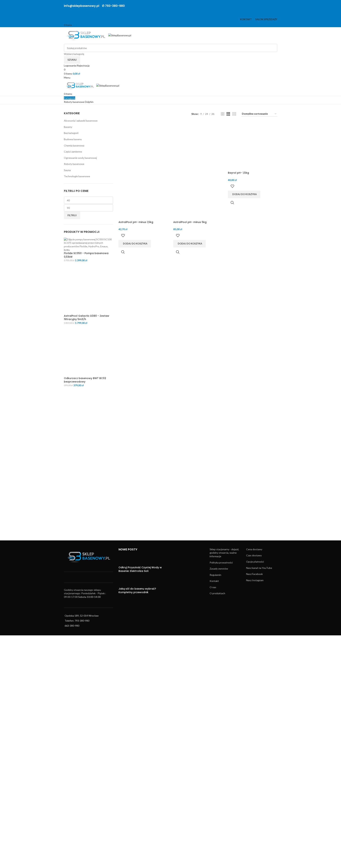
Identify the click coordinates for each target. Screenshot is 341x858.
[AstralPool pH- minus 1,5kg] (143, 146)
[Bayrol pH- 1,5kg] (252, 146)
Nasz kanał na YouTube (259, 567)
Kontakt (214, 580)
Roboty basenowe (74, 163)
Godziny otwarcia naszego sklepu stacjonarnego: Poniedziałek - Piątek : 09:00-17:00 (85, 593)
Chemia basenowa (74, 145)
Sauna (67, 170)
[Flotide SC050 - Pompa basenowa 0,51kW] (88, 244)
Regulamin (215, 574)
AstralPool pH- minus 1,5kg (135, 222)
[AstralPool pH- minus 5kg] (198, 146)
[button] (134, 243)
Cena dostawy (254, 549)
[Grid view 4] (234, 114)
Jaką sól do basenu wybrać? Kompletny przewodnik (137, 590)
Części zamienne (73, 151)
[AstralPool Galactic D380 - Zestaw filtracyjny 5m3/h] (88, 289)
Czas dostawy (254, 555)
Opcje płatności (255, 561)
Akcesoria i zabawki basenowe (81, 120)
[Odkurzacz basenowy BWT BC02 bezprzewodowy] (88, 351)
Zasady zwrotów (219, 568)
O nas (213, 587)
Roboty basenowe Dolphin (78, 101)
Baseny (68, 126)
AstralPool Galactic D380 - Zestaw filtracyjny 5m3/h (86, 317)
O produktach (217, 593)
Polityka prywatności (221, 562)
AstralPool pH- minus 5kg (190, 222)
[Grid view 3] (228, 114)
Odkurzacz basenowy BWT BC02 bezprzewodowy (85, 380)
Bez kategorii (71, 132)
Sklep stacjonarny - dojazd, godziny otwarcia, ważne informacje (224, 553)
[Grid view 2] (222, 114)
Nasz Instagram (254, 580)
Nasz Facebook (254, 573)
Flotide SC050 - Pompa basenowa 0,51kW (86, 255)
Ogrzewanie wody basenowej (80, 157)
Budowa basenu (73, 139)
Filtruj (72, 215)
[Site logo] (86, 35)
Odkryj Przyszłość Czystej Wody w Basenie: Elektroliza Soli (140, 569)
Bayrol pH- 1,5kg (238, 173)
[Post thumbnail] (125, 560)
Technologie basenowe (77, 176)
